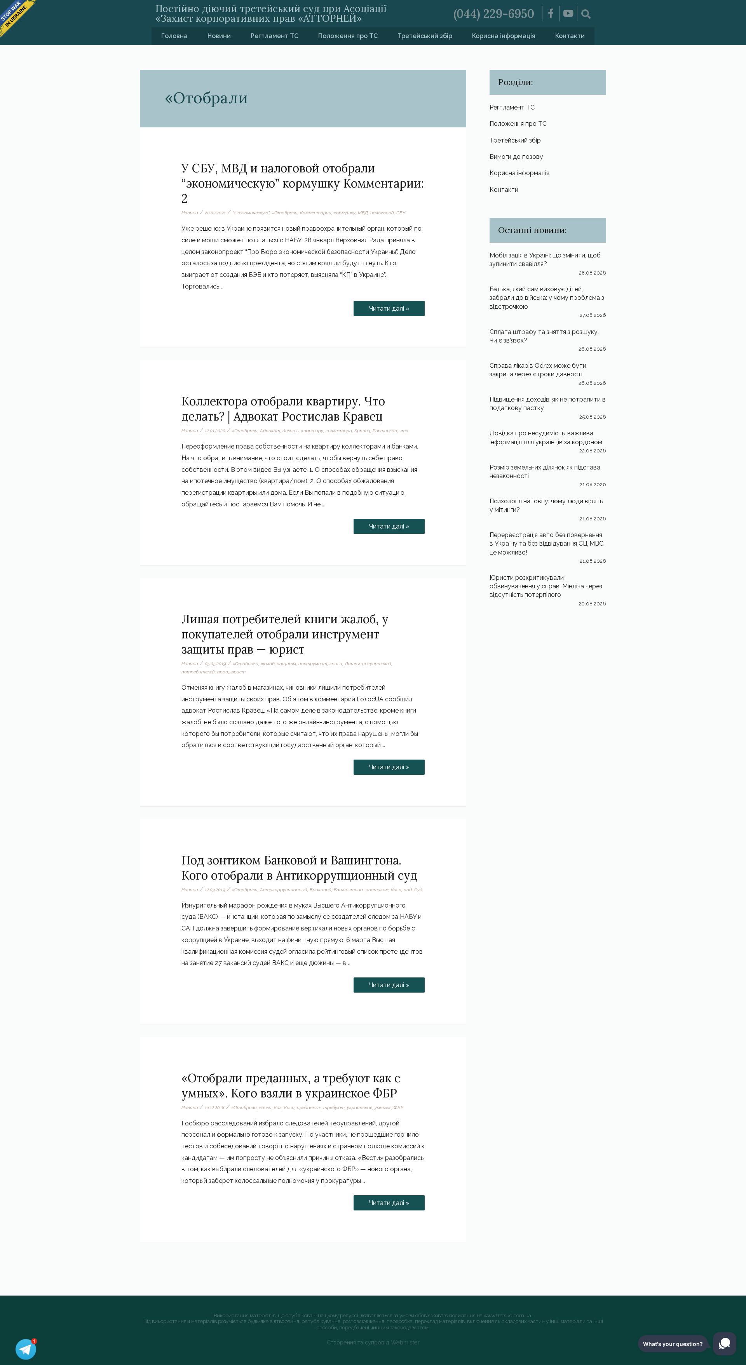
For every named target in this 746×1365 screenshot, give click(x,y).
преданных (309, 1107)
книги (335, 663)
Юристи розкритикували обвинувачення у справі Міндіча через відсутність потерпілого (546, 586)
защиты (286, 663)
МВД (363, 213)
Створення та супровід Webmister (373, 1342)
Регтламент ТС (274, 36)
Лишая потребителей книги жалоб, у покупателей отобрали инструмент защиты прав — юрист (285, 634)
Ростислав (385, 430)
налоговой (382, 213)
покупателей (376, 663)
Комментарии (315, 213)
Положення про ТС (348, 36)
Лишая (352, 663)
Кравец (362, 430)
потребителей (198, 672)
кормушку (345, 213)
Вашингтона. (349, 889)
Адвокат (270, 430)
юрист (238, 672)
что (403, 430)
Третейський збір (424, 36)
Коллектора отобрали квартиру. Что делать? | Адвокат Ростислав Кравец (283, 409)
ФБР (398, 1107)
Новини (219, 36)
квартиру (312, 430)
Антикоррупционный (283, 889)
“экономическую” (251, 213)
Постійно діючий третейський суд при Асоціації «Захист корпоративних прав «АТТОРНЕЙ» (271, 13)
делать (290, 430)
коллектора (339, 430)
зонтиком (377, 889)
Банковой (320, 889)
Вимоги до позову (516, 156)
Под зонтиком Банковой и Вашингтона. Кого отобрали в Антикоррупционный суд (299, 868)
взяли (265, 1107)
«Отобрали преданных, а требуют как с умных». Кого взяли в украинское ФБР (290, 1086)
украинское (359, 1107)
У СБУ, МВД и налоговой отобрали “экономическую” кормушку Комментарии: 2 (302, 183)
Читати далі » (394, 306)
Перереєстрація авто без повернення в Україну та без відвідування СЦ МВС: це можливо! (547, 543)
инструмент (312, 663)
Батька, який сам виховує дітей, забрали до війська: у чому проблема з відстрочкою (547, 297)
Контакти (570, 36)
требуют (334, 1107)
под (408, 889)
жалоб (268, 663)
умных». (383, 1107)
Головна (174, 36)
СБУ (400, 213)
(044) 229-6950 (493, 13)
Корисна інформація (503, 36)
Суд (418, 889)
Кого (396, 889)
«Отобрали (285, 213)
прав (222, 672)
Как (278, 1107)
